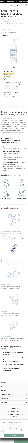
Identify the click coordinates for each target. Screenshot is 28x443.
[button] (10, 63)
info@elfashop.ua (15, 411)
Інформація (5, 398)
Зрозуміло (14, 435)
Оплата (7, 86)
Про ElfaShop (5, 394)
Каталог (3, 382)
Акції (2, 386)
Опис (4, 105)
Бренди (3, 390)
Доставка (16, 86)
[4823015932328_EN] (14, 50)
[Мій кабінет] (22, 5)
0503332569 (14, 408)
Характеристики (15, 105)
